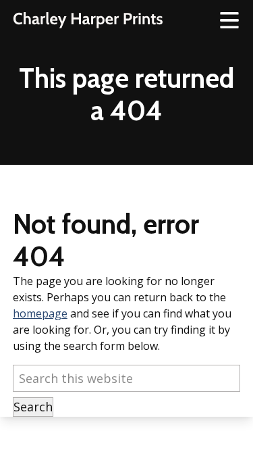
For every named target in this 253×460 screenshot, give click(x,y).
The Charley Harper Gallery (88, 20)
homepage (40, 313)
